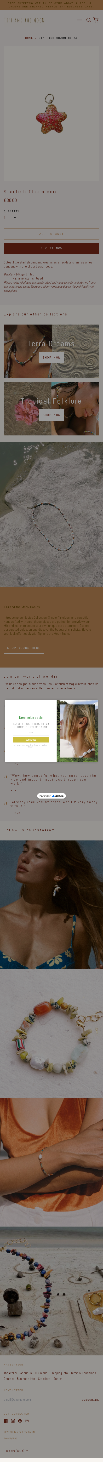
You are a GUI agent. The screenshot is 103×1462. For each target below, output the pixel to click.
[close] (94, 703)
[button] (31, 739)
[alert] (51, 731)
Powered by (45, 796)
